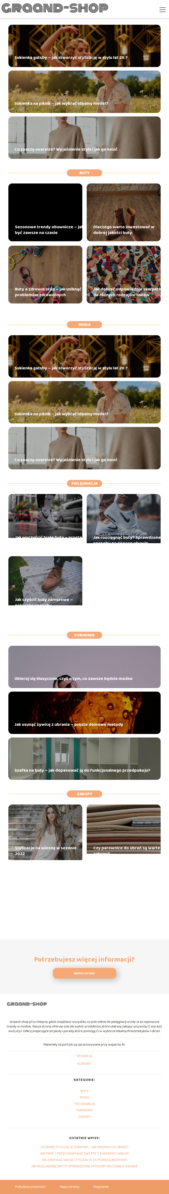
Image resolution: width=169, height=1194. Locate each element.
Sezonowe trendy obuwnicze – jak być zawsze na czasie (49, 230)
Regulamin (101, 1187)
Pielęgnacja (84, 483)
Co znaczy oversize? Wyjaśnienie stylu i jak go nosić (66, 149)
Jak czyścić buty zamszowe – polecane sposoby (44, 602)
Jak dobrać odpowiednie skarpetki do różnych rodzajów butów (127, 292)
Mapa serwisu (69, 1187)
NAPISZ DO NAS (84, 973)
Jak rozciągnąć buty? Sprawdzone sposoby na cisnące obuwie (127, 540)
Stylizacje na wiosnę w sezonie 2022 (46, 851)
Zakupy (84, 793)
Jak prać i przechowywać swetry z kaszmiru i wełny (84, 1153)
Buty (84, 172)
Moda (84, 324)
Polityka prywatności (30, 1187)
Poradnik (84, 635)
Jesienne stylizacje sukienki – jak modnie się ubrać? (84, 1147)
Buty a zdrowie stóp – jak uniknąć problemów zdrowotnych (48, 292)
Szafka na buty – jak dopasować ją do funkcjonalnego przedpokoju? (82, 770)
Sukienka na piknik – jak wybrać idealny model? (61, 103)
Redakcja (84, 1056)
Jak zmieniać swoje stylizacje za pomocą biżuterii (84, 1160)
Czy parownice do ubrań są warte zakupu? (126, 851)
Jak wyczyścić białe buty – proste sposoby (48, 540)
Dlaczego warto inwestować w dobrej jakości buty (123, 230)
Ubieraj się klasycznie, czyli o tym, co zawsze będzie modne (74, 678)
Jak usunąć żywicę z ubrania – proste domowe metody (69, 724)
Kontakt (84, 1064)
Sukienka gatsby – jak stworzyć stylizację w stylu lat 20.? (71, 57)
